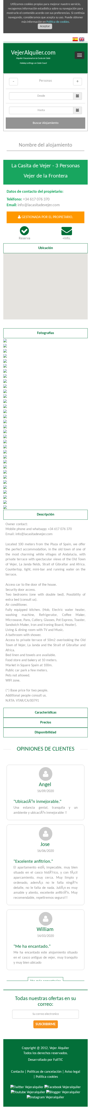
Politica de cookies (57, 22)
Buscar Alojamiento (46, 123)
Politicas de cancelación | (45, 1072)
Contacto (17, 1072)
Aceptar (45, 26)
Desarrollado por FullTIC (45, 1060)
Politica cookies (47, 1077)
